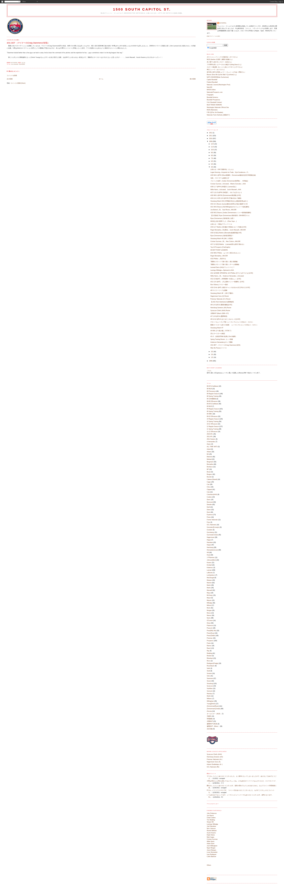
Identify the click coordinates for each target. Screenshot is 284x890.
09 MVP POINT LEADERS (219, 250)
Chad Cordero (211, 817)
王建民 (209, 716)
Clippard (209, 489)
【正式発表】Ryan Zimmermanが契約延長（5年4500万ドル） (230, 215)
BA (208, 454)
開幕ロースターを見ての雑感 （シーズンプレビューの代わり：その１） (234, 325)
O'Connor (210, 620)
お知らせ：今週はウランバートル (221, 224)
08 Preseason (211, 391)
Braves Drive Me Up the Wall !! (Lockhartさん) (222, 74)
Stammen (210, 678)
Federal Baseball (212, 82)
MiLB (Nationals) (212, 110)
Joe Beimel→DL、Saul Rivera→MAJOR (223, 210)
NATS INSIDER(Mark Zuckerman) (218, 77)
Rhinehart (210, 658)
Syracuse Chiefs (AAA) (214, 754)
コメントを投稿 (12, 75)
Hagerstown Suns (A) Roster (219, 296)
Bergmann (210, 462)
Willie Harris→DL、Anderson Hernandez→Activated (227, 276)
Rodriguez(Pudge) (212, 663)
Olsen (209, 623)
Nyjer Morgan (211, 848)
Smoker (209, 673)
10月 (212, 150)
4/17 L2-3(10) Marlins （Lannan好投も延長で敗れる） (227, 244)
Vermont (209, 691)
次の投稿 (10, 79)
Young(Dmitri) (211, 703)
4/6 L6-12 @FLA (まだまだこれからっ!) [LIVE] (225, 319)
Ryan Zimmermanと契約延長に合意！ (222, 218)
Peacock (209, 628)
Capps (209, 482)
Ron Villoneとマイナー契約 (219, 284)
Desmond (210, 502)
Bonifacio (210, 467)
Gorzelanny (210, 532)
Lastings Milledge (212, 824)
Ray (208, 651)
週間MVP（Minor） (213, 726)
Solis (208, 676)
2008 (211, 361)
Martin (209, 585)
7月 (212, 158)
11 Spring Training (212, 429)
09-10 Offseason (212, 416)
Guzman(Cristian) (212, 535)
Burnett (209, 477)
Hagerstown (210, 537)
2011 (211, 135)
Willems (209, 698)
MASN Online (211, 89)
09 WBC (209, 414)
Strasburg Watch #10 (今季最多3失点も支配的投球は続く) (229, 201)
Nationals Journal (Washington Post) (218, 85)
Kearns (209, 562)
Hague (209, 540)
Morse (209, 613)
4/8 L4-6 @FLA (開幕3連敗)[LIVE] (221, 305)
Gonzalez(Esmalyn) (213, 527)
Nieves (209, 615)
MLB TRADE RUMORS (214, 105)
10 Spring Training (212, 421)
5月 (212, 164)
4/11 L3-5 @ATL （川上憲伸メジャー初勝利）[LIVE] (227, 282)
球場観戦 (210, 719)
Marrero (209, 583)
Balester (209, 457)
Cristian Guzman (212, 839)
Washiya (209, 693)
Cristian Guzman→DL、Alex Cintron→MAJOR (225, 241)
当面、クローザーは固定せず (219, 178)
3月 (212, 351)
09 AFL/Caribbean (212, 404)
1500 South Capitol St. (142, 9)
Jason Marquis (211, 850)
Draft (208, 507)
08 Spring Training (212, 396)
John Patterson (212, 813)
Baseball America (212, 97)
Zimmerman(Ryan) (213, 706)
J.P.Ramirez (211, 557)
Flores (209, 517)
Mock (208, 608)
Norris (209, 618)
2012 (211, 133)
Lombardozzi (211, 575)
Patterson (210, 625)
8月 (212, 155)
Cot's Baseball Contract (214, 102)
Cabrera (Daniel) (212, 479)
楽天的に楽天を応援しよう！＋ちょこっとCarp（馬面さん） (226, 72)
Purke (209, 643)
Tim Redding (211, 820)
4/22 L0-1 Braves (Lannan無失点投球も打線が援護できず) (229, 204)
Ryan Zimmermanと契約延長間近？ (221, 235)
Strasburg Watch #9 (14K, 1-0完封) (221, 238)
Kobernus (210, 567)
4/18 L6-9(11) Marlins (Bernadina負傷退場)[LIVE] (226, 233)
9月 (212, 152)
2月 (212, 354)
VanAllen (209, 688)
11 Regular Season (213, 426)
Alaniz (209, 444)
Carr (208, 484)
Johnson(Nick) (211, 560)
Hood (208, 555)
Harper (209, 545)
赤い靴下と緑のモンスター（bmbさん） (220, 62)
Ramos (209, 645)
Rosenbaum (210, 666)
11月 (212, 147)
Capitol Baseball (212, 79)
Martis (209, 588)
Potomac (210, 638)
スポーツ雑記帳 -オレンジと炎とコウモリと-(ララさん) (224, 67)
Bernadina (210, 464)
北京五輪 (210, 729)
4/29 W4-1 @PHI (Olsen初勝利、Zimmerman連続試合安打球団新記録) (233, 175)
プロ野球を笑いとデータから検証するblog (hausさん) (224, 64)
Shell (208, 671)
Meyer (209, 598)
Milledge (209, 603)
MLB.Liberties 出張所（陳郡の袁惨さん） (220, 59)
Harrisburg (210, 547)
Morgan (209, 610)
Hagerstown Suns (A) (213, 762)
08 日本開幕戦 (211, 399)
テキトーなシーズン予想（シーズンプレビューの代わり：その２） (232, 322)
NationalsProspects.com (215, 92)
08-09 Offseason (212, 401)
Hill (208, 552)
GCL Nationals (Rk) (213, 767)
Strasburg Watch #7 (216, 328)
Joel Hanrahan (211, 826)
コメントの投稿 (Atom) (18, 83)
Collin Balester (211, 856)
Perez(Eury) (210, 633)
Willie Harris (210, 841)
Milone (209, 605)
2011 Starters (211, 439)
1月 (212, 357)
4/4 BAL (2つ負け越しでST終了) (220, 330)
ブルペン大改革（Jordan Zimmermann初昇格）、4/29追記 (229, 181)
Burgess (209, 474)
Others (209, 865)
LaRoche (209, 572)
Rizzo (208, 661)
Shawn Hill (210, 822)
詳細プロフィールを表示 (213, 36)
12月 (212, 144)
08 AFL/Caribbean (212, 386)
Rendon (209, 656)
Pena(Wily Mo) (211, 630)
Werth (209, 696)
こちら (209, 370)
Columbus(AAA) (212, 494)
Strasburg (210, 683)
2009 (211, 141)
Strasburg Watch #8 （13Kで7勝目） (222, 293)
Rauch (209, 648)
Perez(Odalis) (211, 635)
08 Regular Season (213, 393)
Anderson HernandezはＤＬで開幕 (221, 342)
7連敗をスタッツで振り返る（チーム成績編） (225, 264)
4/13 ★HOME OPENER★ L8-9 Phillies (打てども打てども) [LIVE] (231, 273)
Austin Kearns (211, 833)
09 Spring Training (18, 64)
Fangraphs (210, 95)
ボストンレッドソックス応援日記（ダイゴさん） (223, 57)
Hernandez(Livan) (212, 550)
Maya (208, 593)
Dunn (208, 512)
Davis (208, 499)
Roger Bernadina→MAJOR (219, 256)
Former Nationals (212, 520)
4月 (212, 167)
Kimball (209, 565)
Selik (208, 668)
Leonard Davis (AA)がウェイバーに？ (222, 267)
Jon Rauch (210, 815)
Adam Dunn (210, 843)
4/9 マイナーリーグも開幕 (218, 290)
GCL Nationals (211, 525)
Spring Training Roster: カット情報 (221, 339)
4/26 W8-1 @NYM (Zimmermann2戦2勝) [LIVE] (225, 195)
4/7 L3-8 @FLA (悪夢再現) (218, 316)
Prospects (210, 640)
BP (208, 469)
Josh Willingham (212, 846)
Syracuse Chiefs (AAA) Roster (220, 310)
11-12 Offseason (212, 431)
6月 (212, 161)
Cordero (209, 497)
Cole (208, 492)
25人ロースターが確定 (217, 333)
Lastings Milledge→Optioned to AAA (222, 270)
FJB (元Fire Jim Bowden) (215, 112)
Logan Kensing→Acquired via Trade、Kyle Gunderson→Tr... (229, 172)
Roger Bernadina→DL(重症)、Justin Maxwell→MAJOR (228, 230)
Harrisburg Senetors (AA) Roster (220, 307)
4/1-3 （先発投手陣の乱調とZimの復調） (223, 336)
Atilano (209, 452)
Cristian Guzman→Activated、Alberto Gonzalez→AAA (228, 184)
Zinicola (209, 711)
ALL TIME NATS (212, 446)
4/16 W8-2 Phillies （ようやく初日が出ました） (225, 253)
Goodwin (209, 530)
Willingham (210, 701)
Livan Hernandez (212, 852)
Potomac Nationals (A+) (214, 759)
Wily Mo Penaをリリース (218, 348)
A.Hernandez (211, 441)
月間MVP (210, 721)
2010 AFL (210, 434)
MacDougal (210, 577)
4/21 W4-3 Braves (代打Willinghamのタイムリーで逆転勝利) (229, 207)
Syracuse (210, 686)
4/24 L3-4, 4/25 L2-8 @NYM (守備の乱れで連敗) (225, 198)
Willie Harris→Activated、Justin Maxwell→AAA (225, 189)
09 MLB (209, 406)
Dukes (209, 509)
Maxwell (209, 590)
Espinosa (210, 514)
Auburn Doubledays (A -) (214, 764)
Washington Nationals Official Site (218, 107)
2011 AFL (210, 436)
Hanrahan (210, 542)
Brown (209, 472)
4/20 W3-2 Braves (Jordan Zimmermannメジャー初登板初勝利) (230, 212)
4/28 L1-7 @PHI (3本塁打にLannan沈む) (223, 187)
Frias (208, 522)
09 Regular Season (213, 409)
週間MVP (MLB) (212, 724)
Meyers (209, 600)
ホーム (101, 79)
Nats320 (209, 87)
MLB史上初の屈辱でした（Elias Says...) (223, 221)
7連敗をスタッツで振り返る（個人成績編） (224, 261)
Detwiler (209, 504)
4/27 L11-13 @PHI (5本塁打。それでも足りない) (226, 192)
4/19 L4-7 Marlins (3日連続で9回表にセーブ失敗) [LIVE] (228, 227)
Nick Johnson (211, 828)
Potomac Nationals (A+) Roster (220, 299)
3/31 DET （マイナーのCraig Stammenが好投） (225, 345)
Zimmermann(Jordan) (213, 708)
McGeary (210, 595)
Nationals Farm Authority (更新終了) (218, 115)
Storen (209, 681)
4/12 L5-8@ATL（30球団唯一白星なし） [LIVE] (225, 279)
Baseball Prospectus (213, 100)
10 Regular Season (213, 419)
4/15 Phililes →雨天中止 (218, 258)
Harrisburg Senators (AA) (215, 757)
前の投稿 (193, 79)
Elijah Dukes (211, 835)
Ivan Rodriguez (211, 854)
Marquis (209, 580)
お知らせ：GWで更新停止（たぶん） (222, 169)
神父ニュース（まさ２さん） (216, 69)
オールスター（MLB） (214, 714)
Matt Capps (210, 837)
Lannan (209, 570)
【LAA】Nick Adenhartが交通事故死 (222, 302)
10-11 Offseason (212, 424)
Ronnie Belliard (211, 830)
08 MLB (209, 389)
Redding (209, 653)
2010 (211, 138)
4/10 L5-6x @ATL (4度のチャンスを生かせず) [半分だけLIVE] (230, 287)
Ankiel (209, 449)
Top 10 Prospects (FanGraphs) (220, 247)
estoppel (223, 23)
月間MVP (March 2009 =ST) (219, 313)
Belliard (209, 459)
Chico (208, 487)
